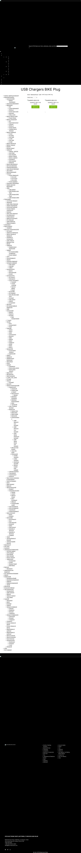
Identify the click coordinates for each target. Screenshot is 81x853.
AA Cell (11, 135)
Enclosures (10, 310)
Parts (9, 384)
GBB (10, 337)
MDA (10, 345)
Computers (7, 224)
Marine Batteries (11, 172)
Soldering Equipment (12, 583)
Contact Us (5, 80)
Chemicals (12, 58)
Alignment (9, 600)
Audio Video (10, 240)
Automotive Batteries (13, 103)
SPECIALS (11, 72)
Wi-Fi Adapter (8, 650)
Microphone (12, 272)
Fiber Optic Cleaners (12, 213)
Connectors (11, 269)
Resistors (12, 409)
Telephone (10, 559)
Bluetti (8, 146)
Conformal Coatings (12, 207)
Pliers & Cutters (11, 635)
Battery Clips (13, 156)
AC (10, 323)
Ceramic (14, 388)
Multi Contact (11, 376)
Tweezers (12, 613)
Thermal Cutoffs (14, 471)
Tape (8, 536)
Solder (9, 581)
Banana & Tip (10, 242)
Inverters (6, 548)
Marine (6, 567)
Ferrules (11, 298)
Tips (8, 584)
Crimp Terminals (13, 280)
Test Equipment (13, 69)
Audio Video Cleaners (12, 204)
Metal (11, 312)
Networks (14, 415)
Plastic (11, 314)
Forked (13, 282)
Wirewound (14, 454)
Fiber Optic (12, 264)
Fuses (9, 328)
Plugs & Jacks (11, 557)
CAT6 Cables (10, 552)
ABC (10, 329)
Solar (10, 66)
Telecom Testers (11, 595)
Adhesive (9, 202)
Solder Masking (11, 221)
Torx (10, 645)
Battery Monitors (11, 143)
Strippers (9, 646)
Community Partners (7, 76)
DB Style (12, 291)
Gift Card (6, 546)
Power (9, 173)
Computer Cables (12, 263)
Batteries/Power (13, 57)
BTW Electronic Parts (42, 852)
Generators (7, 544)
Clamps (11, 608)
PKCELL (11, 110)
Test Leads (10, 597)
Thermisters (12, 473)
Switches (10, 517)
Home (3, 53)
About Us (4, 79)
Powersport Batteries (13, 183)
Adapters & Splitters (12, 232)
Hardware (10, 349)
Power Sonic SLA (13, 111)
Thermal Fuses (11, 541)
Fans (8, 321)
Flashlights (12, 366)
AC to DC (14, 178)
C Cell (10, 138)
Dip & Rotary (12, 519)
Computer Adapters (12, 261)
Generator (9, 568)
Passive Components (13, 385)
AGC (10, 331)
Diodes (11, 489)
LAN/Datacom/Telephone (15, 63)
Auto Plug (11, 153)
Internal (11, 266)
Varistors (11, 476)
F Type (9, 320)
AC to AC (13, 177)
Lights (9, 364)
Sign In (4, 82)
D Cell (10, 142)
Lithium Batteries (14, 108)
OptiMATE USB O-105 (35, 102)
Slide (10, 525)
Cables (9, 149)
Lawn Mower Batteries (13, 169)
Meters (9, 594)
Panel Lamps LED (14, 368)
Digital (13, 492)
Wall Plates (12, 565)
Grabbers (11, 610)
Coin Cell (11, 140)
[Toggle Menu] (0, 51)
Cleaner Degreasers (12, 205)
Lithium (11, 124)
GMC (10, 341)
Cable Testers (10, 592)
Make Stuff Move (9, 77)
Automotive (10, 99)
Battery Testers (11, 145)
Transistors (12, 509)
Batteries (9, 105)
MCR (10, 344)
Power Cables (13, 255)
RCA (11, 274)
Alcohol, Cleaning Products (11, 95)
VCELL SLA (12, 114)
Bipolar (16, 395)
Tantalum (14, 404)
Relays (9, 486)
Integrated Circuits (14, 490)
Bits (8, 602)
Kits (8, 363)
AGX (10, 333)
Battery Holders (11, 132)
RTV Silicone (10, 220)
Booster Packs (10, 148)
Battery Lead (13, 157)
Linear (13, 493)
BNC (8, 243)
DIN (8, 309)
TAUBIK (9, 228)
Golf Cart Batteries (12, 165)
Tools (10, 71)
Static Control (11, 513)
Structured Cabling (9, 587)
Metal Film (14, 412)
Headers (9, 357)
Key (10, 521)
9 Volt (10, 134)
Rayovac (11, 113)
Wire (9, 543)
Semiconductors (11, 487)
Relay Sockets (10, 484)
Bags (10, 514)
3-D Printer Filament (12, 200)
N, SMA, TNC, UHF (12, 377)
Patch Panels (10, 556)
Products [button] (4, 55)
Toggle (11, 535)
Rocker (11, 524)
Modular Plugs (13, 564)
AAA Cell (11, 137)
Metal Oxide (14, 414)
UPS (5, 648)
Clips (8, 259)
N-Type (9, 379)
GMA (11, 339)
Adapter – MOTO (13, 151)
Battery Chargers (12, 119)
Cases (9, 605)
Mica (12, 403)
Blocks (11, 336)
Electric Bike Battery (12, 164)
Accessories (12, 325)
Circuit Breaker (11, 258)
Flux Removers (11, 215)
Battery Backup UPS (12, 116)
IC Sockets (12, 302)
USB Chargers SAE (14, 197)
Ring (13, 290)
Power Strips (12, 118)
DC (10, 326)
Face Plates (10, 554)
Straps (11, 516)
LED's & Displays (13, 506)
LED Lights (10, 170)
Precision (11, 643)
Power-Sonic (12, 127)
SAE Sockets (12, 161)
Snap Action (12, 527)
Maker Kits (10, 372)
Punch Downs (10, 638)
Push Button (12, 522)
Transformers (12, 474)
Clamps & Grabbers (12, 607)
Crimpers (9, 621)
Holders (11, 342)
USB (8, 188)
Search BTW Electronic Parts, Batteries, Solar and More (43, 46)
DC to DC (14, 180)
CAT (8, 256)
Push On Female (11, 481)
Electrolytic (15, 393)
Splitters (11, 162)
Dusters (9, 212)
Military (13, 501)
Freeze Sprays (10, 216)
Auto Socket (12, 154)
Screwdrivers (11, 640)
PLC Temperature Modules (11, 573)
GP (10, 106)
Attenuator (12, 278)
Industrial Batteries (12, 167)
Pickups (11, 611)
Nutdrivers (12, 642)
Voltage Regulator (14, 511)
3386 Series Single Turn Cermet (16, 443)
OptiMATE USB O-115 (53, 102)
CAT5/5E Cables (11, 551)
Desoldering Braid (11, 578)
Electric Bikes (12, 74)
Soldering (11, 68)
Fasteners (12, 353)
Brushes (9, 603)
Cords (11, 562)
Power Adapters (13, 175)
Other (9, 380)
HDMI (11, 301)
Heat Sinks (10, 361)
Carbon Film (14, 411)
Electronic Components (15, 61)
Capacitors (12, 387)
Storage (11, 315)
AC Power (9, 231)
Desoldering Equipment (13, 579)
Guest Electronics (13, 122)
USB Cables (12, 189)
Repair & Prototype (12, 218)
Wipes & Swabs (11, 223)
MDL (10, 347)
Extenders (12, 159)
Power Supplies (13, 181)
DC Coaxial (12, 293)
